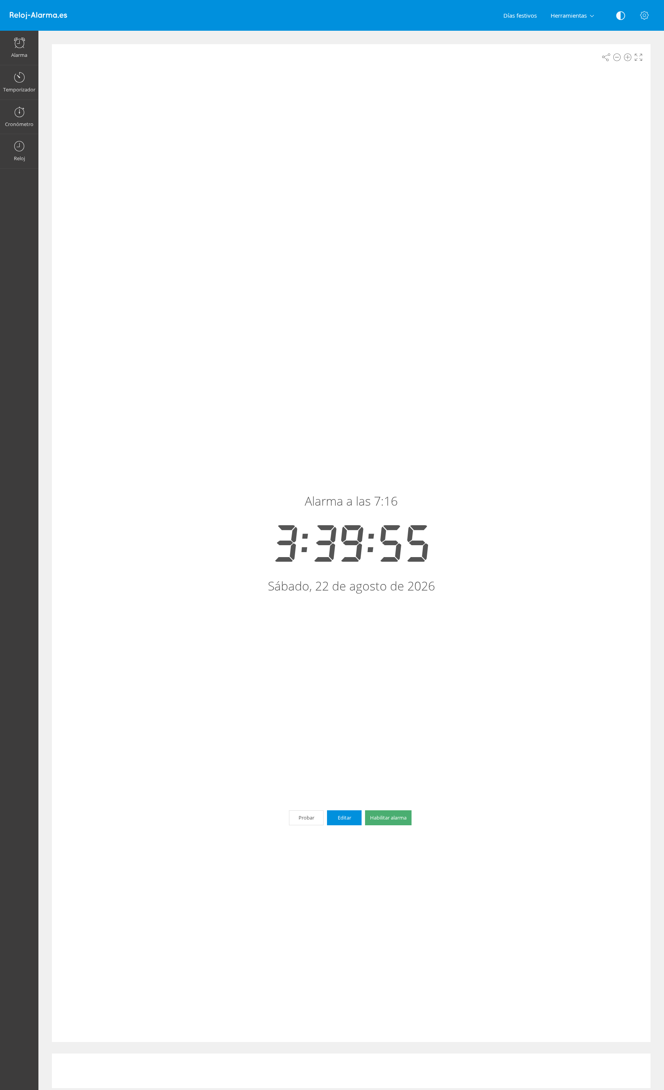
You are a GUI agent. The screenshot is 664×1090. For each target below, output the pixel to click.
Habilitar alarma (388, 817)
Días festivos (520, 15)
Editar (344, 817)
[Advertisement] (351, 1071)
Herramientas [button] (569, 15)
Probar (306, 817)
